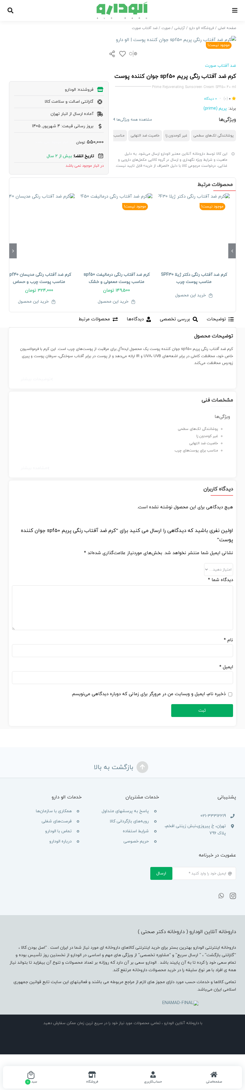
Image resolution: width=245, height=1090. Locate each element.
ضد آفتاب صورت (220, 66)
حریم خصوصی (136, 841)
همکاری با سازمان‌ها (54, 811)
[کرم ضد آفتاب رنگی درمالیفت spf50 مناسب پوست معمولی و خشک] (116, 229)
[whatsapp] (221, 896)
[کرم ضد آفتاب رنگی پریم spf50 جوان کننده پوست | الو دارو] (122, 40)
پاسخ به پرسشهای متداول (125, 811)
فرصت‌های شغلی (57, 821)
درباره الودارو (60, 841)
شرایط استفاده (136, 831)
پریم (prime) (215, 108)
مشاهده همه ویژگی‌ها (133, 119)
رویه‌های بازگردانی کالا (129, 821)
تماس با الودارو (58, 831)
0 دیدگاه (210, 98)
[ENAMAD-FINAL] (180, 1003)
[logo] (122, 4)
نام (228, 640)
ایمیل (226, 667)
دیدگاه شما (220, 580)
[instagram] (233, 896)
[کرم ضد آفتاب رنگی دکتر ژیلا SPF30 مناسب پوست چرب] (194, 229)
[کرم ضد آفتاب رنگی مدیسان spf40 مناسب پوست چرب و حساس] (39, 229)
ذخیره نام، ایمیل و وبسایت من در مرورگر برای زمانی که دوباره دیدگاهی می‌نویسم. (148, 694)
